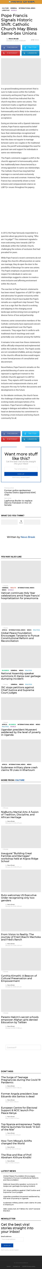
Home (8, 1266)
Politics (36, 630)
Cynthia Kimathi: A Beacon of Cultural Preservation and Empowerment (19, 978)
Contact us (16, 1266)
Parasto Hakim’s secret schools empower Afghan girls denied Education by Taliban (20, 1020)
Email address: (6, 1236)
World (11, 590)
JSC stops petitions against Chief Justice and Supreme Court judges (17, 690)
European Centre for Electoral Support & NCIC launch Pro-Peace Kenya (19, 1110)
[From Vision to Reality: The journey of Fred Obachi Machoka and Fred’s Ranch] (21, 920)
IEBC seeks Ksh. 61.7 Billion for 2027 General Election (21, 1210)
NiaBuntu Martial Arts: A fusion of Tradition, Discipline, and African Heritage (20, 815)
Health (13, 588)
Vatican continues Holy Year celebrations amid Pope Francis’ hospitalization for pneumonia (20, 595)
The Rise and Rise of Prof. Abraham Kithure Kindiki (16, 1156)
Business (5, 670)
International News (26, 588)
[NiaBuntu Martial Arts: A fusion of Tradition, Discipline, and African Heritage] (21, 795)
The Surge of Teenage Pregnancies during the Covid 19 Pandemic (20, 1080)
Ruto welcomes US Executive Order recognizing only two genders (19, 898)
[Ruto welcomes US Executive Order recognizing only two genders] (21, 881)
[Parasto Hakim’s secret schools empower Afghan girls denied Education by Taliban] (21, 1000)
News (4, 590)
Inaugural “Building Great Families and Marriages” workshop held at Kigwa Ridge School (19, 857)
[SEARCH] (40, 2)
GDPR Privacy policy (28, 1266)
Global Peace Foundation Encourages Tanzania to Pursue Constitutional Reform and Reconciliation (20, 637)
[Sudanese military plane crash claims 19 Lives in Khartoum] (21, 750)
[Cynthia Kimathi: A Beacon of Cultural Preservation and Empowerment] (21, 959)
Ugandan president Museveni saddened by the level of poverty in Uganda (21, 732)
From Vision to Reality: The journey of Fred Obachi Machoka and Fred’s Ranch (21, 937)
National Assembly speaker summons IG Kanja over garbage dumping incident (21, 676)
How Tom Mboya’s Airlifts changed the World (16, 1142)
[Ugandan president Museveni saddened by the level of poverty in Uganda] (21, 708)
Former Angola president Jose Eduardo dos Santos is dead (19, 1095)
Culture (20, 780)
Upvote (9, 522)
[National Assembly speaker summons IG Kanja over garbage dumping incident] (21, 657)
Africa (4, 630)
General (5, 588)
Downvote (32, 522)
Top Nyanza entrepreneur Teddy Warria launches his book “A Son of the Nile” (20, 1127)
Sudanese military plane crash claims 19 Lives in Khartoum (19, 769)
